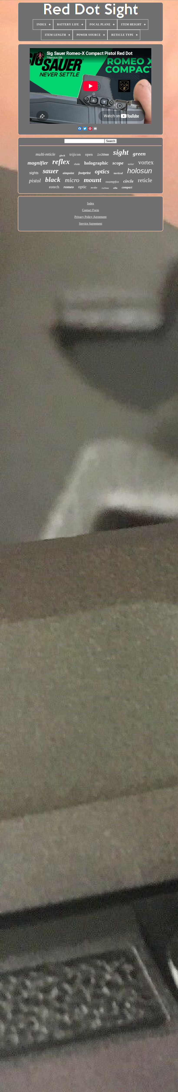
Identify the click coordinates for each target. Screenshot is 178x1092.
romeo (69, 187)
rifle (115, 188)
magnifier (38, 163)
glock (62, 155)
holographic (96, 163)
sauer (50, 171)
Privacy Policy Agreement (90, 217)
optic (82, 186)
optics (102, 171)
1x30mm (103, 155)
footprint (84, 173)
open (89, 154)
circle (128, 181)
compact (127, 187)
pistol (35, 180)
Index (90, 203)
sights (33, 173)
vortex (146, 162)
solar (131, 164)
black (53, 179)
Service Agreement (90, 223)
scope (118, 163)
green (139, 154)
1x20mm (105, 188)
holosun (139, 171)
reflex (61, 162)
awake (94, 187)
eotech (54, 187)
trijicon (75, 154)
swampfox (112, 181)
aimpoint (68, 173)
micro (72, 179)
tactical (118, 173)
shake (77, 164)
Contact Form (90, 210)
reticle (145, 180)
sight (121, 152)
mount (92, 179)
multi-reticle (45, 154)
